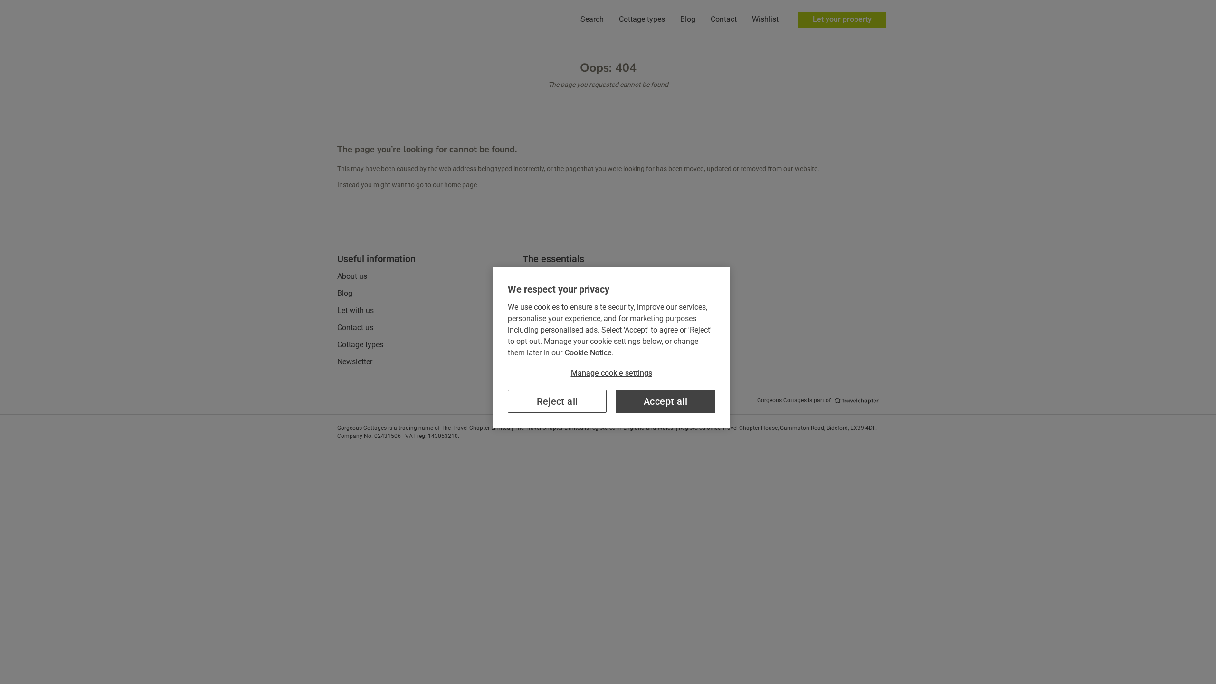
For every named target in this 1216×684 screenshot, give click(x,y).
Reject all (557, 401)
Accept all (665, 401)
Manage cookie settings (611, 373)
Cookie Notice (588, 352)
